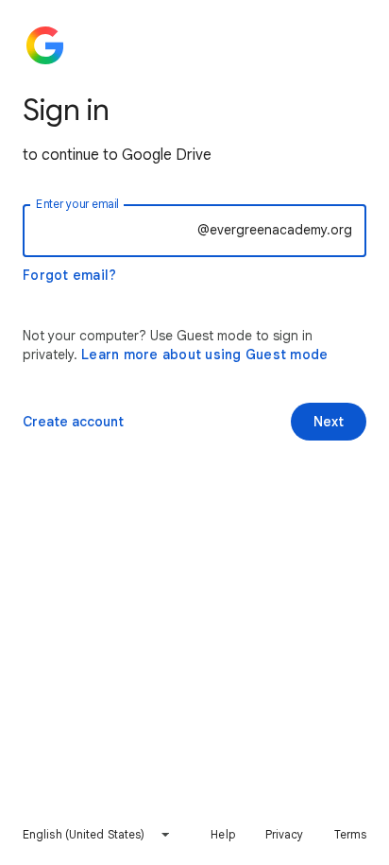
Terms (350, 834)
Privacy (284, 834)
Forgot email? (69, 275)
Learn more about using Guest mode (204, 354)
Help (222, 834)
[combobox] (97, 835)
